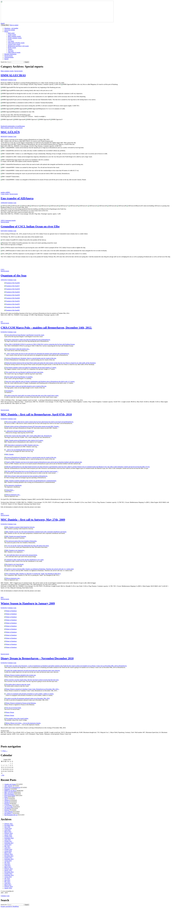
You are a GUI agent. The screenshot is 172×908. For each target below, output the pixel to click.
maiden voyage (15, 126)
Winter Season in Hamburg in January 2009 (28, 603)
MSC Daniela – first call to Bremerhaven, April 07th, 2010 (36, 414)
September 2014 (9, 875)
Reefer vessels (12, 47)
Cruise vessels (12, 34)
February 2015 (8, 869)
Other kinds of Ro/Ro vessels (16, 43)
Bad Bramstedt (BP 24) (10, 815)
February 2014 (8, 886)
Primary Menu (5, 25)
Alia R (6, 799)
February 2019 (8, 833)
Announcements (9, 57)
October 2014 (8, 873)
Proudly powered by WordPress (10, 906)
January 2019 (8, 835)
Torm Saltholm (8, 811)
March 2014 (7, 885)
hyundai (8, 126)
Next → (5, 751)
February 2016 (8, 854)
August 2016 (8, 851)
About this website (9, 30)
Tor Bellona (7, 808)
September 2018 (9, 838)
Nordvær (6, 810)
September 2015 (9, 859)
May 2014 (7, 881)
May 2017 (7, 846)
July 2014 (7, 878)
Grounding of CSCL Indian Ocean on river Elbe (30, 226)
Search (3, 23)
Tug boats (10, 51)
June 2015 (7, 864)
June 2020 (7, 827)
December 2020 (8, 825)
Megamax (22, 126)
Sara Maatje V (8, 813)
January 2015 (8, 870)
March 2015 (7, 867)
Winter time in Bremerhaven (12, 787)
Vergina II (7, 802)
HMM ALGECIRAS (13, 75)
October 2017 (8, 841)
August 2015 (8, 860)
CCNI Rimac (8, 805)
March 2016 (7, 852)
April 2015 (7, 865)
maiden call (4, 192)
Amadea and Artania (10, 784)
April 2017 (7, 848)
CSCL (2, 269)
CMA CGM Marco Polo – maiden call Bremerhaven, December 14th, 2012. (46, 327)
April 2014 (7, 883)
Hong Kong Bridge (9, 795)
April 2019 (7, 830)
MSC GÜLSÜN (10, 132)
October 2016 (8, 849)
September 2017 (9, 843)
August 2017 (8, 844)
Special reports (8, 55)
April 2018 (7, 840)
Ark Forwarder (8, 807)
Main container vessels (14, 36)
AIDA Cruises (5, 220)
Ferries (10, 39)
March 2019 (7, 831)
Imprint (6, 59)
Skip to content (14, 25)
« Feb (2, 775)
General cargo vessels (14, 44)
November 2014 (9, 872)
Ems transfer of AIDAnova (17, 198)
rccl (2, 321)
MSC (8, 192)
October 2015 (8, 857)
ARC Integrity (8, 786)
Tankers (10, 49)
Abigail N (7, 800)
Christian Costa (12, 79)
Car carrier (11, 41)
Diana (6, 797)
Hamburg (3, 126)
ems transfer (12, 220)
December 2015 (8, 856)
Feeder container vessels (15, 38)
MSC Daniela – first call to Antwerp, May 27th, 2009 (33, 519)
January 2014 (8, 888)
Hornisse (6, 803)
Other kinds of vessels (14, 52)
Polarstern (7, 789)
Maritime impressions (10, 54)
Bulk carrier (11, 33)
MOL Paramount (9, 794)
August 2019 (8, 828)
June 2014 (7, 880)
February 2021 (8, 823)
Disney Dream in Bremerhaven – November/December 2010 (37, 658)
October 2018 (8, 836)
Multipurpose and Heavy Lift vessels (18, 46)
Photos (6, 31)
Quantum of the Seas (13, 275)
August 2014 (8, 877)
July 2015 (7, 862)
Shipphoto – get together (11, 28)
